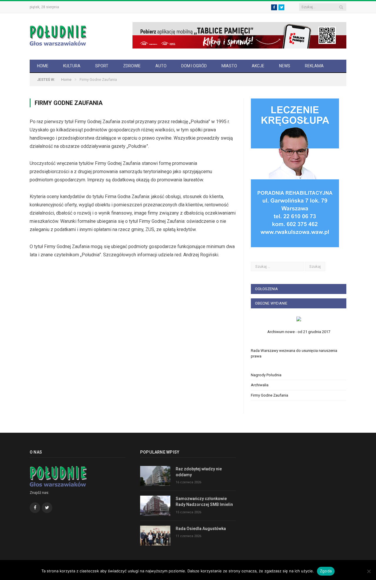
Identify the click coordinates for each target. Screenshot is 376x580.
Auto (161, 65)
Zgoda (326, 571)
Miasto (229, 65)
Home (42, 65)
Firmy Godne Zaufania (269, 395)
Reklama (314, 65)
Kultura (71, 65)
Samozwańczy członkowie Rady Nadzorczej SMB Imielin (204, 501)
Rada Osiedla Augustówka (201, 528)
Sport (101, 65)
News (284, 65)
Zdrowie (132, 65)
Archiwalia (259, 385)
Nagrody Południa (266, 375)
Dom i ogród (194, 65)
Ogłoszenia (266, 289)
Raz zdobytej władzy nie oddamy (199, 472)
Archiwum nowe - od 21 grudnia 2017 (298, 332)
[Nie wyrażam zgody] (369, 571)
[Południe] (58, 34)
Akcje (258, 65)
